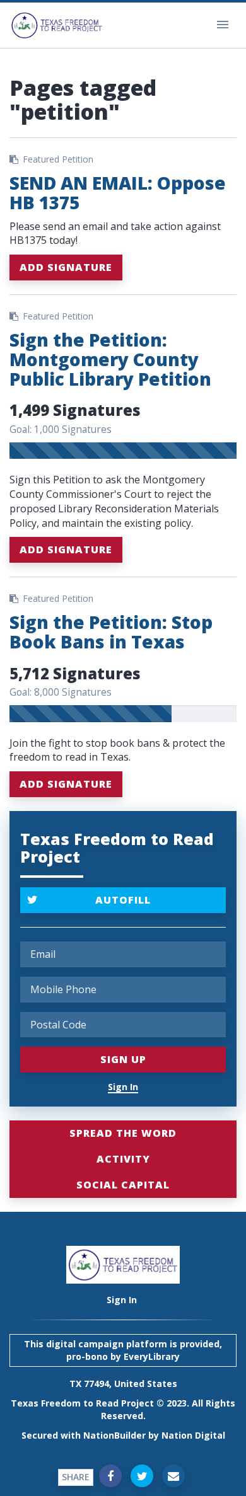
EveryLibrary (152, 1356)
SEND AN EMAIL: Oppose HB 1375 (117, 192)
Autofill (123, 900)
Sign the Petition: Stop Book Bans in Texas (111, 631)
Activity (123, 1159)
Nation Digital (193, 1435)
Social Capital (123, 1185)
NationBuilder (114, 1435)
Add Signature (66, 267)
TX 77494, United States (123, 1384)
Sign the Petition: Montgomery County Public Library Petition (110, 359)
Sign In (123, 1087)
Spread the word (123, 1133)
